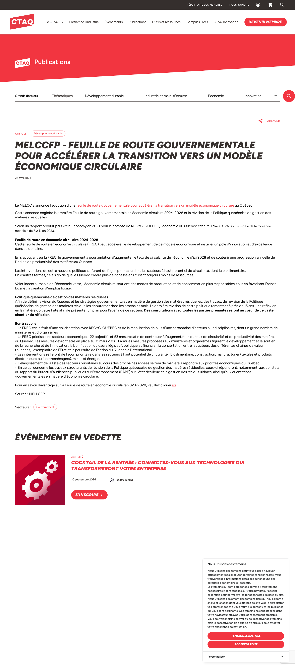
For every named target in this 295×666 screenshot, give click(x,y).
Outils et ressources (166, 22)
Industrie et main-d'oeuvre (165, 96)
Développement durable (104, 96)
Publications (137, 22)
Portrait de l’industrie (84, 22)
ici (174, 385)
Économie (216, 96)
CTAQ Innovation (226, 22)
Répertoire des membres (204, 4)
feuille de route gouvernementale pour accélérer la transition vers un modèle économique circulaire (155, 205)
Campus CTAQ (197, 22)
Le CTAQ (52, 22)
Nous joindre (239, 4)
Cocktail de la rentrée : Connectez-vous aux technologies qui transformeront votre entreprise (157, 465)
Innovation (253, 96)
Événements (114, 22)
